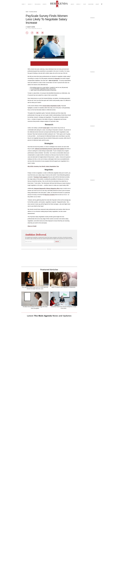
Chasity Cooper (31, 27)
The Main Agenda (33, 11)
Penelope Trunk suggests (41, 177)
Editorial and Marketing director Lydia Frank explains (49, 148)
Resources (38, 4)
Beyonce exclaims (50, 194)
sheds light (46, 127)
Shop (84, 4)
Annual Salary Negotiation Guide (51, 105)
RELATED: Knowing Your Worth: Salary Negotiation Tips (43, 166)
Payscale (57, 78)
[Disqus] (49, 460)
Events (44, 4)
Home (27, 11)
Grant (97, 4)
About (72, 4)
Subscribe (90, 4)
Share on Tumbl (32, 226)
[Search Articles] (101, 4)
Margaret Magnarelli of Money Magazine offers (47, 188)
